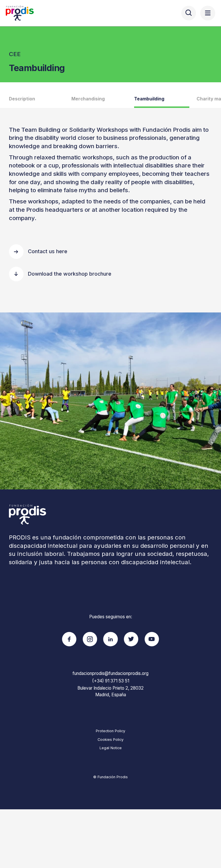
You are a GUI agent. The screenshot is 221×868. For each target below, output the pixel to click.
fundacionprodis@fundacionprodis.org (110, 673)
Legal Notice (111, 748)
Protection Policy (110, 731)
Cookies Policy (110, 739)
